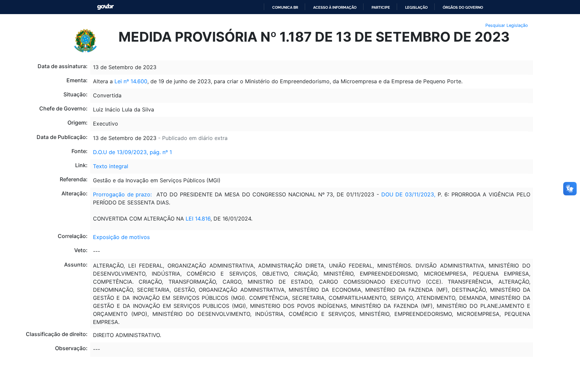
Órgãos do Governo (463, 7)
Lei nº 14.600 (130, 81)
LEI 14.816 (198, 218)
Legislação (416, 7)
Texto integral (110, 166)
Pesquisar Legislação (506, 25)
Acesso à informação (334, 7)
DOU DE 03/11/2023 (407, 194)
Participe (381, 7)
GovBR (105, 7)
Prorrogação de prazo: (122, 194)
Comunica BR (285, 7)
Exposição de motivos (121, 237)
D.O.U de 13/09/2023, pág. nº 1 (132, 152)
